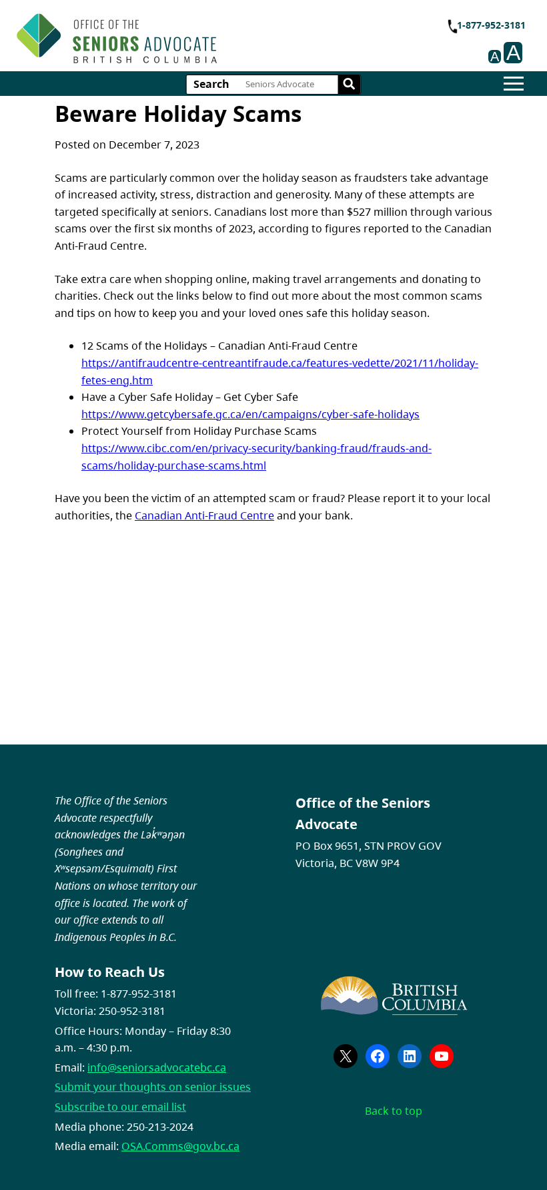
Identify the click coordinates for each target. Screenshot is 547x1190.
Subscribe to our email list (120, 1106)
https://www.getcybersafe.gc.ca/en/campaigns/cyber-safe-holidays (250, 414)
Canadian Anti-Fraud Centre (204, 515)
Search (211, 84)
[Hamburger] (513, 83)
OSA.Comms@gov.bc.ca (180, 1146)
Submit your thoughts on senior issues (153, 1086)
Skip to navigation (221, 30)
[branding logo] (117, 38)
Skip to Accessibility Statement (221, 37)
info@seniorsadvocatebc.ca (156, 1067)
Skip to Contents (221, 30)
